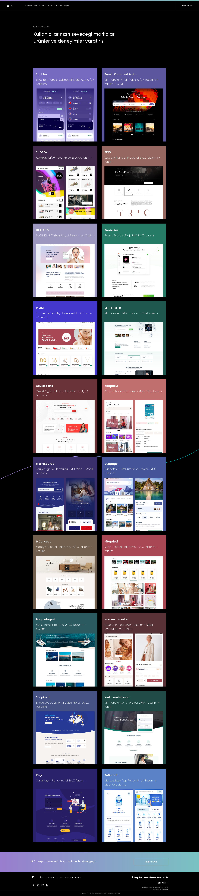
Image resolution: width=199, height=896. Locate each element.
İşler (35, 6)
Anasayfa (28, 6)
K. (33, 877)
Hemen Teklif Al (151, 862)
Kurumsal (58, 6)
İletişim (66, 6)
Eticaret (50, 6)
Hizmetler (42, 6)
